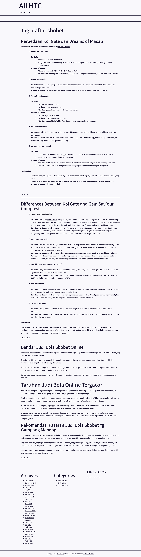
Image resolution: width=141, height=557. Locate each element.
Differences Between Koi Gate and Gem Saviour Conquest (67, 206)
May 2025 (28, 490)
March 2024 (29, 506)
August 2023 (29, 518)
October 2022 (29, 534)
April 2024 (28, 504)
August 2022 (29, 536)
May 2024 (28, 502)
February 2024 (29, 508)
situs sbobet (32, 352)
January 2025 (29, 497)
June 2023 (28, 522)
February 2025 (29, 495)
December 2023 (30, 511)
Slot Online (62, 483)
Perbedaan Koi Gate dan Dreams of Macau (62, 41)
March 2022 (29, 543)
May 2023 (28, 525)
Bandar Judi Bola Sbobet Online (52, 347)
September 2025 (30, 483)
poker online (62, 481)
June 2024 (28, 499)
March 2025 (29, 492)
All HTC (30, 5)
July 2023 (28, 520)
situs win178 (52, 219)
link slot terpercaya (93, 477)
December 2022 (30, 532)
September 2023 (30, 515)
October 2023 (29, 513)
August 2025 (29, 485)
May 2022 (28, 539)
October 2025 (29, 481)
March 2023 (29, 529)
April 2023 (28, 527)
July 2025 (28, 488)
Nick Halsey (89, 554)
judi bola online (63, 46)
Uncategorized (63, 485)
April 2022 (28, 541)
